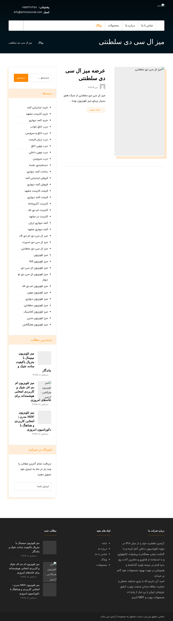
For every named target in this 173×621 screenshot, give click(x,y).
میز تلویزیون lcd (38, 261)
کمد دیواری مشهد (38, 229)
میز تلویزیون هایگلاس (35, 325)
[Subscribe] (18, 486)
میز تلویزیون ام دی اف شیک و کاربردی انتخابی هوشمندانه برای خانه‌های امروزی (33, 391)
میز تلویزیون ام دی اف (35, 286)
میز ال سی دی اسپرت (35, 242)
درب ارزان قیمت (38, 139)
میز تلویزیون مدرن (37, 318)
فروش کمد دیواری (37, 184)
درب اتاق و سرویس (37, 133)
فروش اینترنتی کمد (36, 178)
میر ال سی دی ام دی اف (33, 236)
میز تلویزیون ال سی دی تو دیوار (33, 277)
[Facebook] (43, 25)
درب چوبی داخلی (38, 152)
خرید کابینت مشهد (37, 114)
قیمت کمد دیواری (37, 197)
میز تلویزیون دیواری (37, 299)
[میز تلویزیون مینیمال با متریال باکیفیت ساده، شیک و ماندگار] (44, 358)
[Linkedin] (37, 25)
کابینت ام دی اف (38, 210)
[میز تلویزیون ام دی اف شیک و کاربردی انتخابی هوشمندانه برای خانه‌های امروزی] (44, 387)
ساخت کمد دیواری (37, 172)
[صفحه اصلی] (50, 43)
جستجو (21, 78)
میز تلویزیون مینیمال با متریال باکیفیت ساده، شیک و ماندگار (33, 362)
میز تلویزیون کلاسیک (36, 312)
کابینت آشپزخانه (38, 204)
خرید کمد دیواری (38, 120)
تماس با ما (101, 554)
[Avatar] (102, 86)
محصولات (101, 565)
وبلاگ (104, 560)
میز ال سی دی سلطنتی (34, 249)
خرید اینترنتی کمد (37, 107)
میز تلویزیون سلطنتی (36, 305)
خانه (104, 543)
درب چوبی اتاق (39, 146)
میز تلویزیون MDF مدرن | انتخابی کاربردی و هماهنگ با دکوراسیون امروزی (33, 421)
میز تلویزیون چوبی (37, 292)
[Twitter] (30, 25)
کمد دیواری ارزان (38, 223)
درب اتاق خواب (39, 127)
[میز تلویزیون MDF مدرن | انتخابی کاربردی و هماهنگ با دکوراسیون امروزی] (44, 417)
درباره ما (102, 549)
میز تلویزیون (41, 255)
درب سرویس (40, 159)
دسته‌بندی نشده (38, 165)
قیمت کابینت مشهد (36, 191)
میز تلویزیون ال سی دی (34, 268)
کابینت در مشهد (38, 216)
